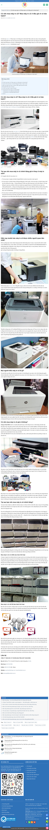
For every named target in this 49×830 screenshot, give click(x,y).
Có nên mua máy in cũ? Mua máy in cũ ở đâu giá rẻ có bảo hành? (15, 82)
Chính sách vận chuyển (32, 776)
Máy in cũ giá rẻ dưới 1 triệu (31, 722)
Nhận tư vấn (6, 826)
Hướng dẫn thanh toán (31, 770)
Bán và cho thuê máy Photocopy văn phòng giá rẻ (13, 712)
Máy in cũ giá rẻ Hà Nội (6, 725)
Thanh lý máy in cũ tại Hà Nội (8, 728)
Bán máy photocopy (6, 808)
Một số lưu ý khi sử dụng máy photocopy (13, 748)
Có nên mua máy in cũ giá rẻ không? (9, 88)
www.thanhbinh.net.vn (21, 670)
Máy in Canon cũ (7, 722)
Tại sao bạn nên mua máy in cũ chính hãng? (10, 89)
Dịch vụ (8, 10)
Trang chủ (3, 10)
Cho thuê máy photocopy (7, 806)
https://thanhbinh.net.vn (29, 817)
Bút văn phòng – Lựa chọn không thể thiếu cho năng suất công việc (17, 700)
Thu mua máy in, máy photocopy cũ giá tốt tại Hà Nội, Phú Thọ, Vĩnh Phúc (18, 710)
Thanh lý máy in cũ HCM (40, 725)
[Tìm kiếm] (47, 5)
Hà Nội (32, 136)
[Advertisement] (24, 29)
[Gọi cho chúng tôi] (29, 822)
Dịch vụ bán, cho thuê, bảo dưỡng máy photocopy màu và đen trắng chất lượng (19, 704)
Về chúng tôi (29, 766)
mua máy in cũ (8, 44)
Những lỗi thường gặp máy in (10, 752)
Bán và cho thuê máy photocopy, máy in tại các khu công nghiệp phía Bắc (18, 719)
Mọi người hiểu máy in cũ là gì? (8, 86)
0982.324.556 (8, 667)
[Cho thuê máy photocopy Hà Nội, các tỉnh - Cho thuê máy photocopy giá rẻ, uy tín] (24, 4)
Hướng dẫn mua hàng (31, 768)
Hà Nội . (30, 661)
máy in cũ (8, 38)
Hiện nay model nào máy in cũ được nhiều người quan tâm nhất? (14, 85)
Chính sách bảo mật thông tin (33, 774)
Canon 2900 (12, 285)
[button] (1, 4)
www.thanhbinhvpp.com (10, 670)
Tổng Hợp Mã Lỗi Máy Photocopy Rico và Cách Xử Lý (16, 740)
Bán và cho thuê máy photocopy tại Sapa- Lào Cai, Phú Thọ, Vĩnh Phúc (18, 706)
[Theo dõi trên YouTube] (34, 822)
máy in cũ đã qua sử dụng (13, 107)
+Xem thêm (3, 772)
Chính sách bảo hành (31, 772)
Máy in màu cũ (17, 725)
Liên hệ (3, 93)
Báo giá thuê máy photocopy (8, 814)
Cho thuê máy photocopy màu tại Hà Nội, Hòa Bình (13, 717)
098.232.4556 (39, 814)
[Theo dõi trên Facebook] (27, 822)
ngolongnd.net (35, 828)
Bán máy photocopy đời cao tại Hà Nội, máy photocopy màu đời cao (17, 708)
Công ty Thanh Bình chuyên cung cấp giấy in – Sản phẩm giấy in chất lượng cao (20, 702)
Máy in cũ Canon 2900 (18, 722)
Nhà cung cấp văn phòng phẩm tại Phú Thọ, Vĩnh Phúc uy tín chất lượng (19, 744)
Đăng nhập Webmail (31, 778)
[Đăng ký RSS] (32, 822)
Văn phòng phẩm (5, 803)
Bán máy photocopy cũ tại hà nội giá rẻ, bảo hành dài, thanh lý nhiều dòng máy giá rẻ (21, 714)
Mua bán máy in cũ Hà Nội (27, 725)
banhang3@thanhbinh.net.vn (9, 673)
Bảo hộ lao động (5, 812)
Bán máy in (4, 810)
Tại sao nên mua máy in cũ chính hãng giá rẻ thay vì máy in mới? (14, 83)
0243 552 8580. (9, 664)
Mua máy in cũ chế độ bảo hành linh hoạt (11, 92)
